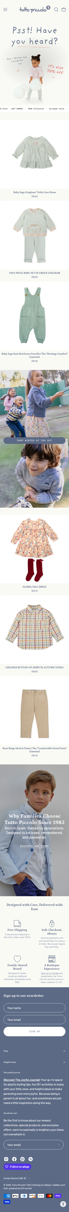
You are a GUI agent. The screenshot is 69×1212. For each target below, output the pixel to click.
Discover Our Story (34, 846)
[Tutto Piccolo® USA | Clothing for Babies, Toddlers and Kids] (35, 9)
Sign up (34, 1031)
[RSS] (30, 1159)
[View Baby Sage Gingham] (34, 154)
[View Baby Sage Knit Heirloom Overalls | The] (34, 316)
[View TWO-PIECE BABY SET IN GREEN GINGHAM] (34, 235)
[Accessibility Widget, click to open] (63, 1204)
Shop (6, 1051)
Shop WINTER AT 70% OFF (34, 440)
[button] (55, 9)
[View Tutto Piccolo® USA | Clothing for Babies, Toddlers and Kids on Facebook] (14, 1159)
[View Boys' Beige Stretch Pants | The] (34, 710)
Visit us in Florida (49, 973)
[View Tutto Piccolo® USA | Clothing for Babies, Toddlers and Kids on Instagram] (6, 1159)
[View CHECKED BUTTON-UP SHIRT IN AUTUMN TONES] (34, 629)
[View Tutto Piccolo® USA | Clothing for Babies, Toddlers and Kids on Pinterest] (22, 1159)
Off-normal (26, 1188)
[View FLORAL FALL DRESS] (34, 549)
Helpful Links (10, 1062)
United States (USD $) (15, 1178)
